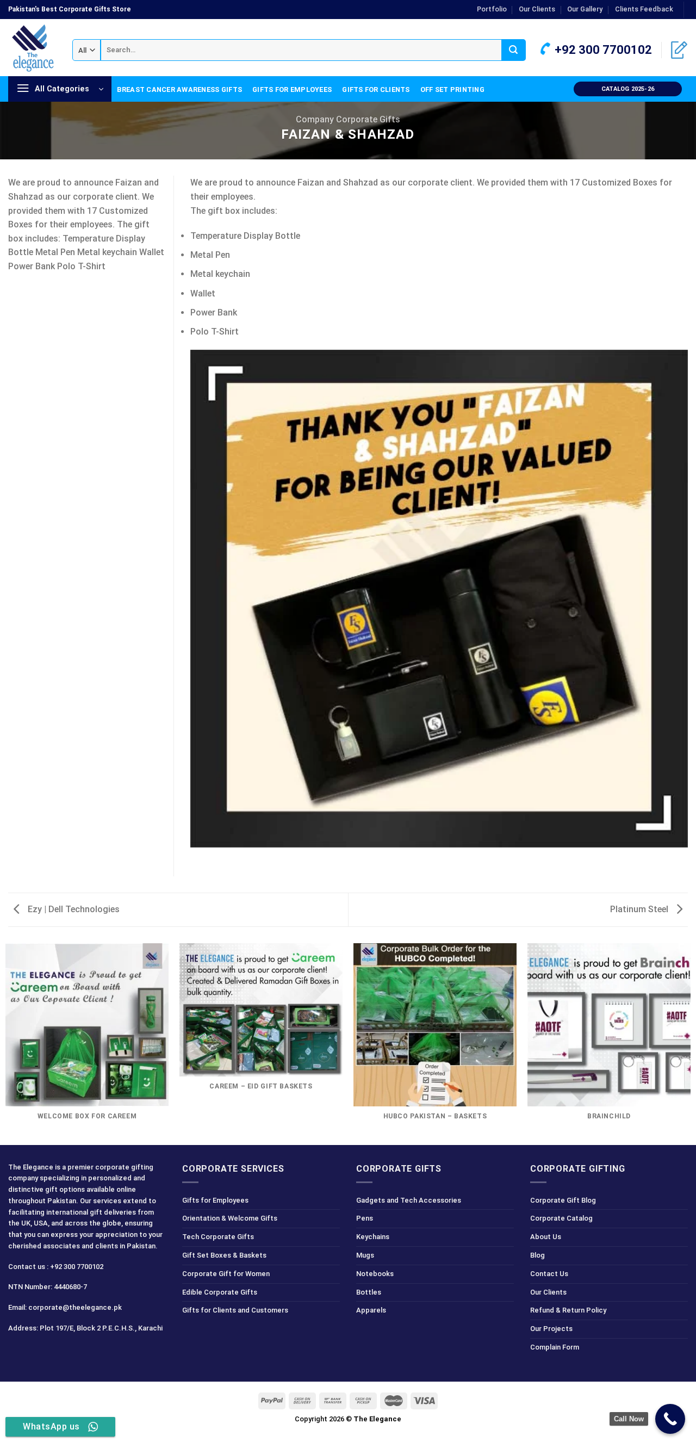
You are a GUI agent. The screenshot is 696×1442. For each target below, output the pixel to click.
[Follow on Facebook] (18, 1352)
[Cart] (679, 50)
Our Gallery (584, 9)
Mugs (365, 1255)
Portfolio (492, 9)
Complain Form (554, 1347)
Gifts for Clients (375, 89)
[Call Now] (670, 1419)
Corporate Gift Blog (563, 1200)
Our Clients (537, 9)
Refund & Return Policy (568, 1310)
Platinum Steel (640, 909)
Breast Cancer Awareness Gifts (179, 89)
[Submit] (513, 50)
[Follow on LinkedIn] (76, 1352)
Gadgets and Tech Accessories (408, 1200)
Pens (364, 1218)
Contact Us (549, 1274)
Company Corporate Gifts (348, 119)
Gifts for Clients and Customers (235, 1310)
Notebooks (375, 1274)
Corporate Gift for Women (226, 1274)
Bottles (368, 1292)
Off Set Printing (452, 89)
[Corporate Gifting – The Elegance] (32, 48)
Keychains (372, 1237)
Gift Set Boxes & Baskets (224, 1255)
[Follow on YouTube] (95, 1352)
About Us (545, 1237)
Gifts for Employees (292, 89)
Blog (537, 1255)
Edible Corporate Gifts (219, 1292)
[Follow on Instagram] (37, 1352)
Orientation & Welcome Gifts (229, 1218)
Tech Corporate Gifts (218, 1237)
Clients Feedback (644, 9)
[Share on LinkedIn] (14, 298)
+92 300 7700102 (602, 50)
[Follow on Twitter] (57, 1352)
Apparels (371, 1310)
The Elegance (377, 1419)
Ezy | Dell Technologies (73, 909)
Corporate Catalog (561, 1218)
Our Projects (551, 1329)
